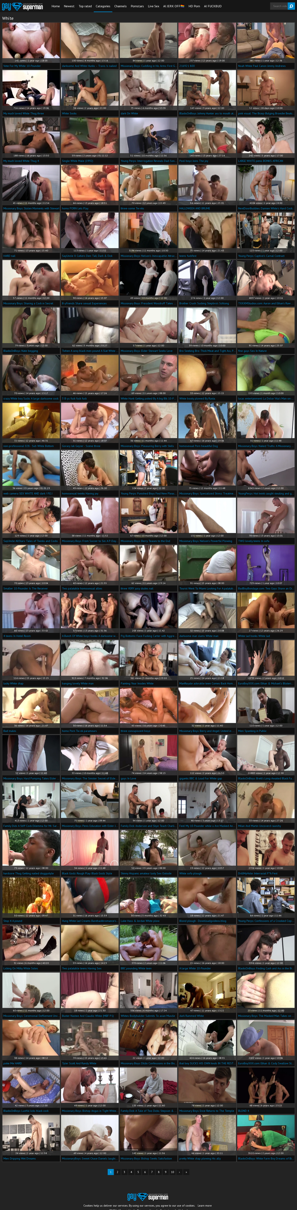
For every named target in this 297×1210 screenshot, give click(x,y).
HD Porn (194, 6)
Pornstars (137, 6)
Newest (69, 6)
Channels (120, 6)
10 (172, 1172)
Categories (103, 6)
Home (56, 6)
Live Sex (153, 6)
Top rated (85, 6)
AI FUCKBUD (213, 6)
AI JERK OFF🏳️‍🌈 (173, 6)
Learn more (205, 1205)
